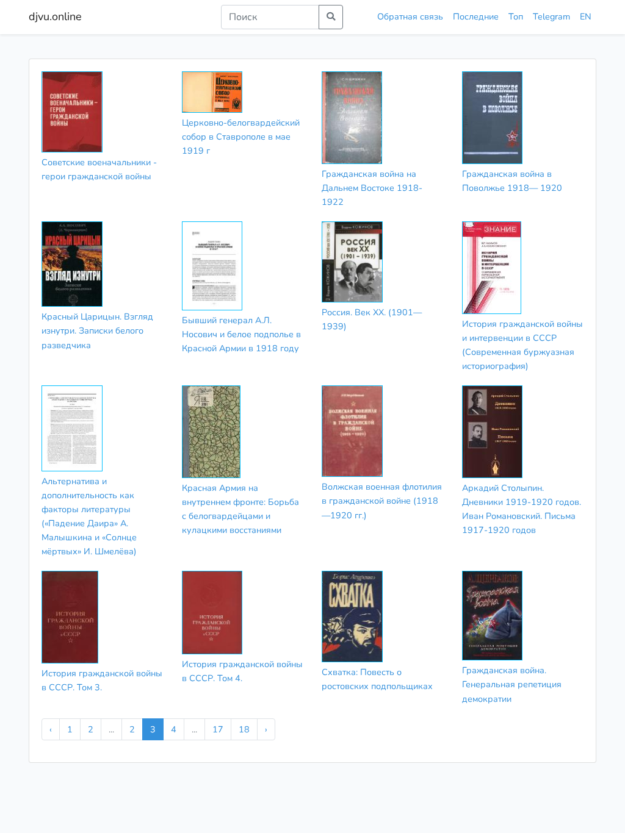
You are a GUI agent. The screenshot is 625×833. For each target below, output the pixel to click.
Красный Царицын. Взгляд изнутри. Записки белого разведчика (97, 330)
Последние (476, 16)
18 (244, 729)
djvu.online (55, 16)
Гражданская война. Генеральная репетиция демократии (512, 684)
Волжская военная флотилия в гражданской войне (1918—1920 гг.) (382, 501)
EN (585, 16)
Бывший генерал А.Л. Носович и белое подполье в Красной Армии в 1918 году (241, 334)
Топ (515, 16)
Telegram (551, 16)
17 (217, 729)
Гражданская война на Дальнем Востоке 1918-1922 (372, 188)
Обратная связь (410, 16)
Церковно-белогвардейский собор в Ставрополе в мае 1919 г (241, 136)
